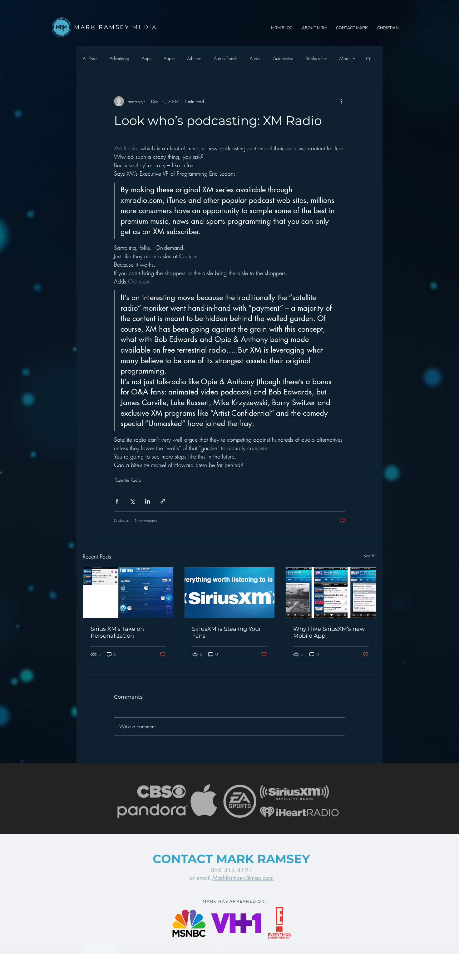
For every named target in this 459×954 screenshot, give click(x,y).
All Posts (90, 58)
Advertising (119, 58)
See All (369, 556)
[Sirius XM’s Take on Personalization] (128, 592)
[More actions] (341, 101)
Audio (255, 58)
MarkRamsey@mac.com (243, 878)
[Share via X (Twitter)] (132, 501)
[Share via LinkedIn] (148, 501)
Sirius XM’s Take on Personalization (117, 632)
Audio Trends (225, 58)
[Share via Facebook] (117, 501)
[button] (368, 58)
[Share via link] (163, 501)
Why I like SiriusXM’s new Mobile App (329, 632)
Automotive (283, 58)
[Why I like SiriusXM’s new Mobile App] (331, 592)
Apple (169, 58)
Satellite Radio (128, 480)
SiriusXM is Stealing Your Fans (226, 632)
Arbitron (194, 58)
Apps (146, 58)
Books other (316, 58)
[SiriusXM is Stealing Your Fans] (230, 592)
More (344, 58)
